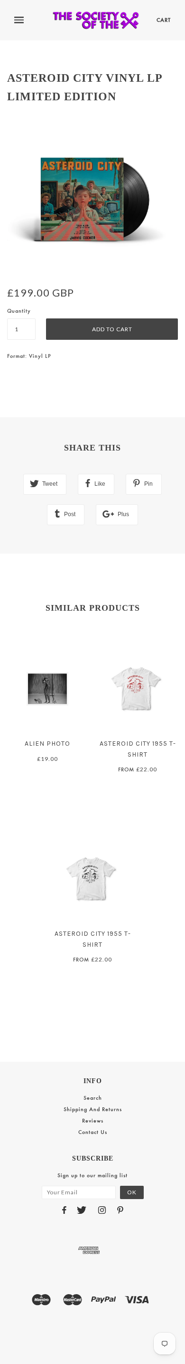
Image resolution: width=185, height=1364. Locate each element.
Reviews (92, 1120)
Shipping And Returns (93, 1109)
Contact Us (92, 1132)
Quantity (19, 310)
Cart (164, 20)
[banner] (96, 20)
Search (92, 1098)
